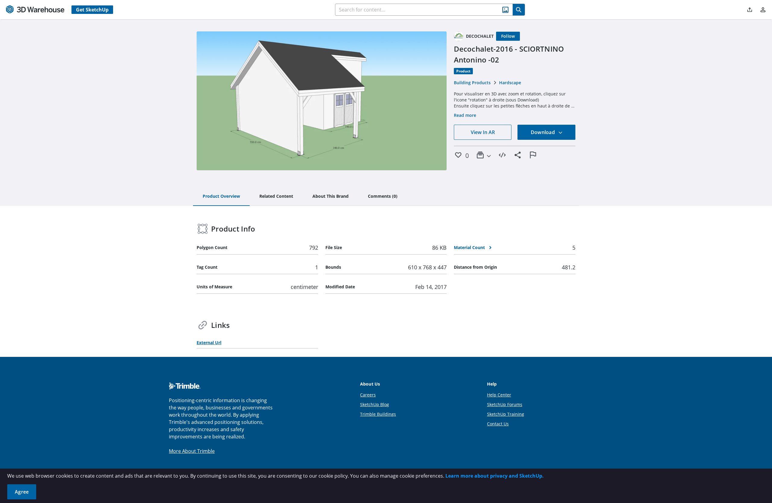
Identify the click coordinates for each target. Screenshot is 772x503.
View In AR (483, 132)
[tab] (221, 196)
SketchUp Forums (504, 404)
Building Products (472, 82)
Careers (368, 395)
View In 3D (321, 101)
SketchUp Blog (374, 404)
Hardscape (510, 82)
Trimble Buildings (378, 414)
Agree (22, 492)
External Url (209, 342)
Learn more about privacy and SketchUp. (494, 476)
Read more (465, 115)
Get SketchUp (92, 9)
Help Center (499, 395)
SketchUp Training (505, 414)
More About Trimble (192, 451)
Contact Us (498, 424)
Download (543, 132)
